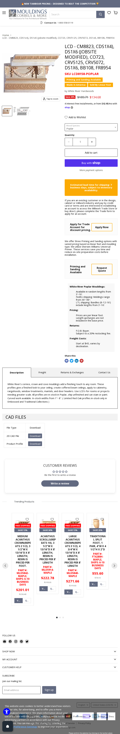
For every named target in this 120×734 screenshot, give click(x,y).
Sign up (49, 690)
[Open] (7, 726)
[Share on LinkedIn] (76, 361)
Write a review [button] (60, 483)
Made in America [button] (76, 84)
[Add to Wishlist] (27, 519)
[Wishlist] (109, 12)
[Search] (100, 14)
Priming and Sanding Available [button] (84, 79)
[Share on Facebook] (66, 361)
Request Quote (102, 269)
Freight (42, 372)
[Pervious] (5, 566)
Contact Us (104, 372)
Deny (111, 716)
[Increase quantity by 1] (92, 142)
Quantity (69, 135)
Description (17, 372)
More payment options (91, 170)
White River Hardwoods (81, 91)
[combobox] (73, 14)
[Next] (114, 566)
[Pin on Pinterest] (81, 361)
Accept (101, 716)
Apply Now (102, 227)
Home (5, 35)
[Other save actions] (90, 716)
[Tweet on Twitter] (71, 361)
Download (35, 435)
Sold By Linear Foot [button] (100, 84)
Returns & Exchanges (72, 372)
